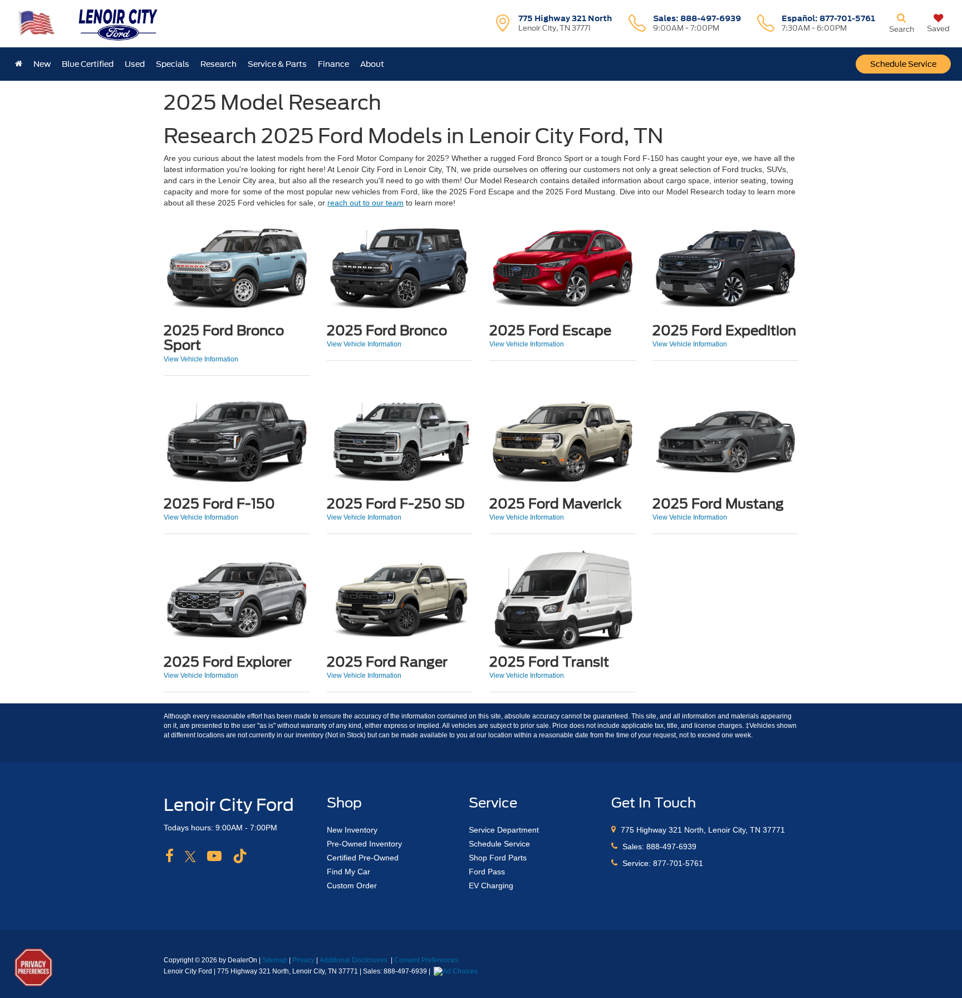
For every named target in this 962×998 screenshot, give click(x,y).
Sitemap (274, 960)
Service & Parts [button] (277, 64)
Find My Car (348, 871)
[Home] (18, 64)
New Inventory (352, 829)
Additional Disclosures (354, 960)
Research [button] (218, 64)
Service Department (504, 829)
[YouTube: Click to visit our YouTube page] (214, 856)
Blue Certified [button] (88, 64)
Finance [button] (333, 64)
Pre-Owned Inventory (364, 843)
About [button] (372, 64)
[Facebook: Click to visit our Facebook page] (169, 856)
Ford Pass (487, 871)
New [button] (42, 64)
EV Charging (491, 885)
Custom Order (352, 885)
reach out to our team (365, 202)
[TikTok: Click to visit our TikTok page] (240, 856)
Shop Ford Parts (498, 857)
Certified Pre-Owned (363, 857)
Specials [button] (172, 64)
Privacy (303, 960)
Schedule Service (903, 64)
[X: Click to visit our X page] (190, 856)
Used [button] (135, 64)
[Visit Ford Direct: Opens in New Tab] (457, 971)
